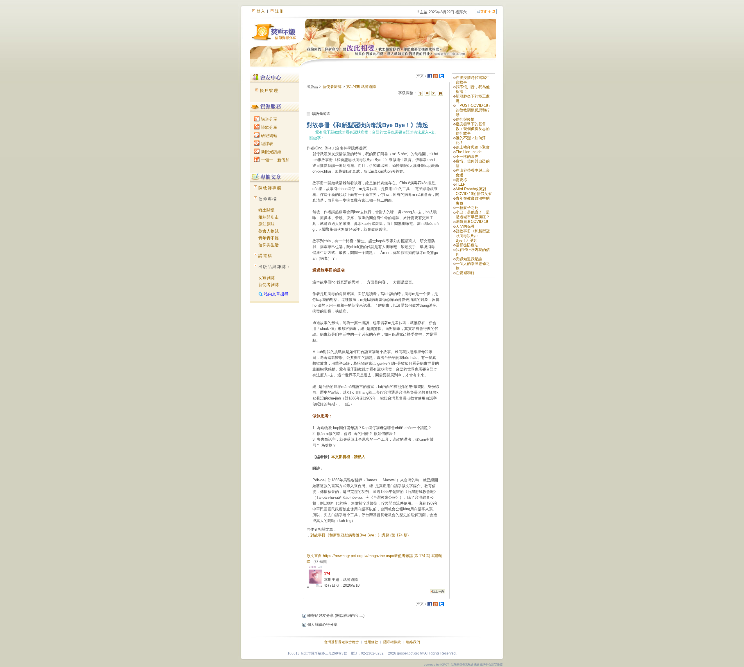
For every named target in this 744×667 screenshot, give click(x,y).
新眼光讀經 (270, 151)
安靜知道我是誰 (469, 259)
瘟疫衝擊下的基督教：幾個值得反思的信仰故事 (473, 128)
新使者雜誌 (268, 284)
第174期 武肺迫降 (361, 86)
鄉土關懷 (266, 210)
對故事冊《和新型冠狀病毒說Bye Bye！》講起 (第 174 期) (359, 535)
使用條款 (371, 642)
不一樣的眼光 (467, 156)
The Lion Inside (469, 152)
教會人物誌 (268, 231)
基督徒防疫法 (467, 245)
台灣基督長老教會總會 (341, 642)
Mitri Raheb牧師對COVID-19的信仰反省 (474, 191)
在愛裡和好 (465, 273)
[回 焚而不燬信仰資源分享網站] (486, 11)
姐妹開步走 (268, 217)
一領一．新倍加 (274, 160)
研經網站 (268, 135)
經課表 (266, 143)
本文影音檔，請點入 (348, 457)
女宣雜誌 (266, 277)
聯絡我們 (413, 642)
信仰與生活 (268, 245)
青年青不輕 (268, 238)
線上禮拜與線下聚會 (473, 147)
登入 (261, 11)
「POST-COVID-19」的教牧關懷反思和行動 (474, 110)
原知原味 (266, 224)
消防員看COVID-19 (472, 221)
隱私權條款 (392, 642)
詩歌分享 (268, 127)
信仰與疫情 (465, 119)
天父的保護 (465, 226)
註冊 (279, 11)
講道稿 (265, 255)
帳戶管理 (269, 90)
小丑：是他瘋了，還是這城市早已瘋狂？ (473, 214)
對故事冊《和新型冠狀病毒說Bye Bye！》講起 (473, 236)
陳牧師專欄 (270, 188)
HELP (461, 184)
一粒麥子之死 (467, 207)
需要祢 (461, 180)
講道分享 (268, 119)
